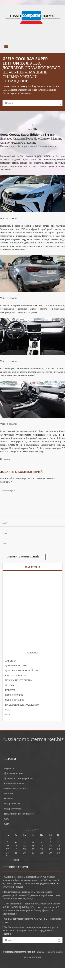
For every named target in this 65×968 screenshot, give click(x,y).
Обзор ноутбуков (14, 700)
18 (15, 849)
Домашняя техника (16, 665)
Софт (8, 714)
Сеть (7, 709)
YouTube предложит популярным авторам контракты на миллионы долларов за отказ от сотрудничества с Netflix (30, 930)
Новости (14, 86)
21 (41, 849)
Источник (5, 459)
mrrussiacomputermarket (24, 146)
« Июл (15, 859)
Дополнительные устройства (21, 670)
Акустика (10, 660)
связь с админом (32, 956)
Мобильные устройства (18, 680)
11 (15, 845)
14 (41, 845)
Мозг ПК (9, 685)
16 (58, 845)
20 (33, 849)
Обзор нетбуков (14, 695)
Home (5, 86)
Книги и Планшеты (15, 675)
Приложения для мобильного (22, 704)
